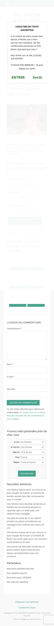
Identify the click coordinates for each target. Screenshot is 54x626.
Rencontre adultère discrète (20, 568)
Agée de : (16, 452)
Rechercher (26, 473)
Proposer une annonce (27, 602)
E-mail (11, 376)
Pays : (17, 457)
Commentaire (14, 328)
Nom (10, 364)
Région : (17, 462)
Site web (11, 389)
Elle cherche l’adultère (17, 582)
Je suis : (17, 442)
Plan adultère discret (17, 573)
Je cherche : (15, 447)
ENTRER (18, 77)
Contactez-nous (27, 607)
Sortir (37, 77)
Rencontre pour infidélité (19, 577)
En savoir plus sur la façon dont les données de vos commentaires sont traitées (26, 415)
